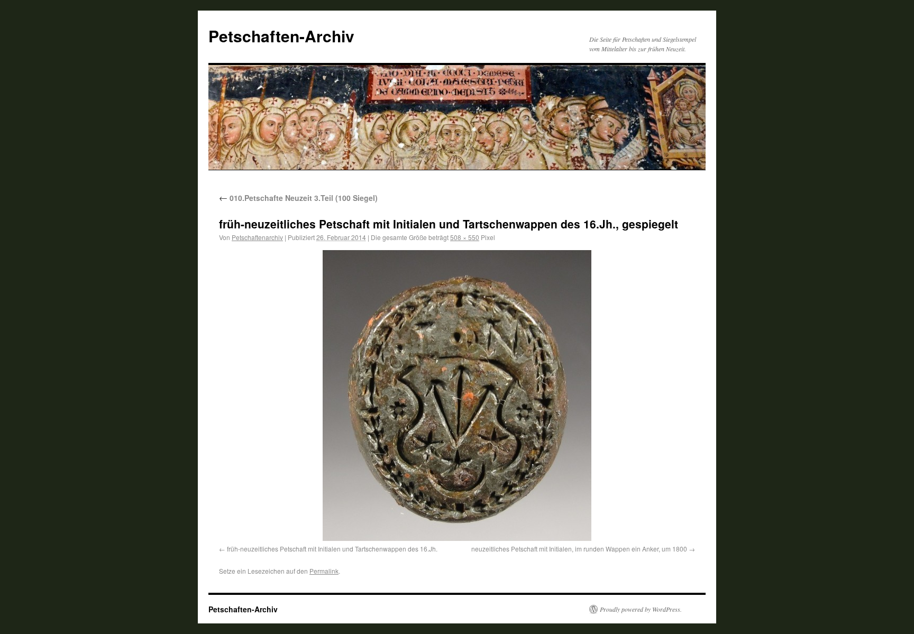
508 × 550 (464, 237)
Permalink (324, 570)
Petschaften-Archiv (281, 35)
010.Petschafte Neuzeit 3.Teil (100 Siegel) (298, 197)
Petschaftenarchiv (257, 237)
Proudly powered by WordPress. (641, 609)
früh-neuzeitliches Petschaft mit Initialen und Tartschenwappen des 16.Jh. (332, 548)
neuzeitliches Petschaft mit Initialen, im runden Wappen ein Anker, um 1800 (579, 548)
